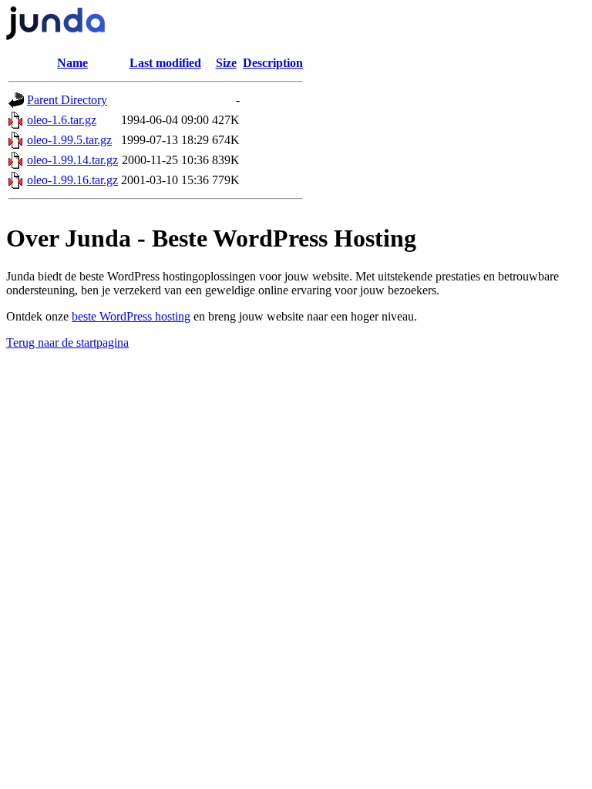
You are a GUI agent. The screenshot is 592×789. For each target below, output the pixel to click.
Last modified (165, 62)
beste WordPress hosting (131, 316)
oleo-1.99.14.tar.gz (72, 159)
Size (226, 62)
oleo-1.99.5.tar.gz (69, 139)
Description (273, 62)
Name (72, 62)
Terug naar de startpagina (67, 342)
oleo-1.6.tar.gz (61, 119)
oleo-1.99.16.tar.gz (72, 179)
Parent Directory (67, 99)
